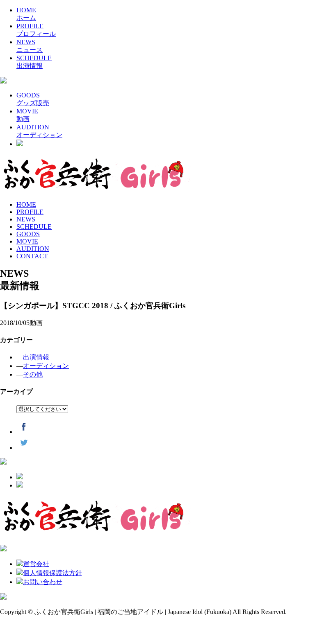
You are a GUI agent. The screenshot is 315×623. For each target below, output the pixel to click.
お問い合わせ (42, 581)
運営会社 (36, 563)
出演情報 (36, 357)
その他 (33, 374)
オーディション (46, 365)
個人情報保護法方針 (52, 572)
